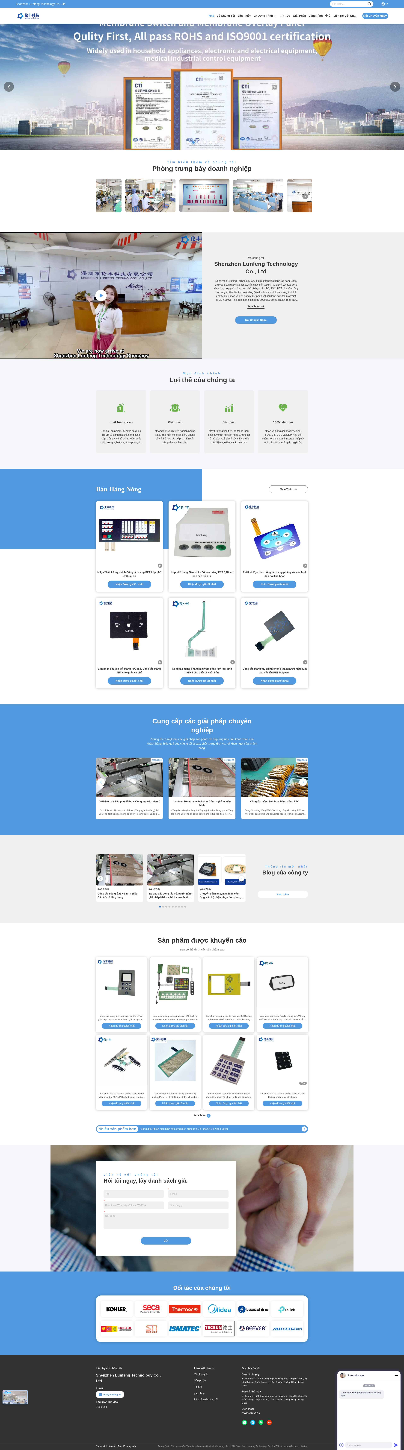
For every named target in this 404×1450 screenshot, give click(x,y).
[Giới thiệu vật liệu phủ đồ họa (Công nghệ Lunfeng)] (129, 796)
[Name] (369, 4)
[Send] (396, 1444)
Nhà (211, 15)
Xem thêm (253, 306)
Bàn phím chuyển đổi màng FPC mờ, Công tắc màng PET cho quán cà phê (129, 670)
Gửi (166, 1240)
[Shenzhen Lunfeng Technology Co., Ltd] (33, 15)
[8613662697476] (244, 1422)
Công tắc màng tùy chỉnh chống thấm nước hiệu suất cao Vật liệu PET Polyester (275, 670)
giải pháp (299, 15)
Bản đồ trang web (127, 1446)
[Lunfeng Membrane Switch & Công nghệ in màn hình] (202, 796)
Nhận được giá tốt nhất (129, 584)
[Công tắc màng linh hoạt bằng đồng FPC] (274, 796)
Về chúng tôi (226, 15)
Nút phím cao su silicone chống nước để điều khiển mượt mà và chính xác (282, 1095)
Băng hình (316, 15)
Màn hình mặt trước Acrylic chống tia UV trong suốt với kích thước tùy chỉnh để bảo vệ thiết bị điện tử (282, 1018)
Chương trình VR (265, 15)
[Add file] (341, 1444)
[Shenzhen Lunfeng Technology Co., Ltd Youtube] (269, 1422)
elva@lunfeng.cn (112, 1394)
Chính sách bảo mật (106, 1446)
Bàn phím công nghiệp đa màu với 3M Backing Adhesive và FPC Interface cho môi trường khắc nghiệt (228, 1018)
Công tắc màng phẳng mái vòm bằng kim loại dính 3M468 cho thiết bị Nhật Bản (202, 670)
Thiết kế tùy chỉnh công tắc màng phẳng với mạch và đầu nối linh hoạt (274, 574)
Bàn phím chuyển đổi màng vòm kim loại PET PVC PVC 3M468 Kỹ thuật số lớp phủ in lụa (191, 1129)
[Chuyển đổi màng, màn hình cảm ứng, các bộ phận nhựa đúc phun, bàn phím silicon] (222, 884)
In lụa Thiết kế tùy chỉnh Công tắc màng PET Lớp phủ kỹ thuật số (129, 574)
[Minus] (396, 1375)
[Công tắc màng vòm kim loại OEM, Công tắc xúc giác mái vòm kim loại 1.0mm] (101, 295)
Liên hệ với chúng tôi (345, 15)
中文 (328, 15)
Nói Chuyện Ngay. (256, 320)
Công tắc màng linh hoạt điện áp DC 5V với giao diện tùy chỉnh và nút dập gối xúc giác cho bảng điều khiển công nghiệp (121, 1018)
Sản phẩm (244, 15)
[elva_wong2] (253, 1422)
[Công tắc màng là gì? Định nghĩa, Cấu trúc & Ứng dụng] (119, 884)
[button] (188, 142)
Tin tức (285, 15)
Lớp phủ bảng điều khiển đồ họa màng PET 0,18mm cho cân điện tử (202, 574)
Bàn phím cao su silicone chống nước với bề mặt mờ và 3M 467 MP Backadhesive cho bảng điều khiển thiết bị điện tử (121, 1095)
